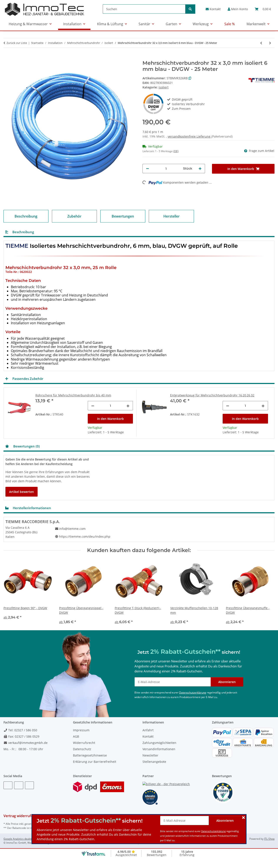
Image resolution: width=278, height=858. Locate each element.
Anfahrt (148, 730)
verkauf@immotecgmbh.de (27, 743)
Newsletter (150, 755)
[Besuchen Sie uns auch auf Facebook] (7, 785)
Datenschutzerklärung (213, 831)
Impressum (81, 730)
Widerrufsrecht (84, 743)
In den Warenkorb (110, 419)
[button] (237, 9)
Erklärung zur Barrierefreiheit (94, 762)
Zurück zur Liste (17, 43)
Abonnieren (225, 820)
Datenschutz (82, 749)
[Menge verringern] (147, 168)
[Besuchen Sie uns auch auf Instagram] (29, 785)
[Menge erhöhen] (200, 168)
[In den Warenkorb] (6, 57)
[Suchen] (190, 9)
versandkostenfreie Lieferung (189, 136)
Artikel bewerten (21, 492)
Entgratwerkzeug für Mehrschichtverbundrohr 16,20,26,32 (212, 395)
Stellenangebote (154, 762)
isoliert (164, 87)
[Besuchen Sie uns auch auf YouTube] (18, 785)
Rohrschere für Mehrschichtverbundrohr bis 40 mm (73, 395)
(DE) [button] (176, 151)
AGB (76, 736)
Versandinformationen (158, 749)
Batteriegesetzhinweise (90, 755)
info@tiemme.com (72, 529)
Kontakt (215, 9)
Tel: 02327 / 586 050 (22, 730)
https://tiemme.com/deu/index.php (84, 536)
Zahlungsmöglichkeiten (159, 743)
